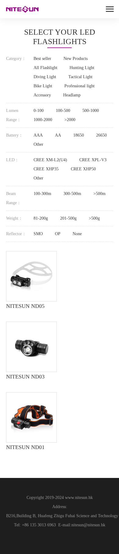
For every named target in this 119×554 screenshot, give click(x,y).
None (77, 234)
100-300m (42, 193)
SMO (38, 234)
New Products (75, 58)
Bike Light (43, 86)
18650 (78, 135)
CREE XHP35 (46, 169)
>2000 (69, 119)
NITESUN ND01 (25, 447)
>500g (94, 218)
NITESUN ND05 (25, 306)
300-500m (72, 193)
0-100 (39, 110)
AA (58, 135)
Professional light (79, 86)
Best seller (42, 58)
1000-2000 (43, 119)
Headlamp (72, 95)
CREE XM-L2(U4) (50, 160)
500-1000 (90, 110)
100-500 (63, 110)
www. (69, 497)
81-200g (41, 218)
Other (38, 144)
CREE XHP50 (83, 169)
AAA (38, 135)
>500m (99, 193)
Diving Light (45, 77)
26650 (101, 135)
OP (57, 234)
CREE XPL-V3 (92, 160)
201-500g (68, 218)
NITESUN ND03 (25, 377)
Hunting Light (82, 67)
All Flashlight (45, 67)
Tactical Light (80, 77)
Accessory (42, 95)
